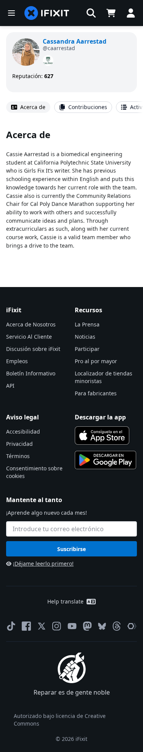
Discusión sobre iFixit (33, 348)
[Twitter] (41, 626)
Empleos (17, 361)
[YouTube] (72, 626)
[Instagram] (56, 626)
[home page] (46, 13)
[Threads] (116, 626)
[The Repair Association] (132, 626)
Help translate (65, 601)
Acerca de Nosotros (31, 324)
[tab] (28, 107)
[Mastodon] (87, 626)
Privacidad (19, 443)
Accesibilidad (23, 431)
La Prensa (87, 324)
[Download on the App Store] (102, 435)
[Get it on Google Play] (106, 460)
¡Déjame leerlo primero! (43, 563)
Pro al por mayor (96, 361)
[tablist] (71, 107)
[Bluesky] (102, 626)
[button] (91, 13)
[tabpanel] (71, 195)
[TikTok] (11, 626)
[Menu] (11, 13)
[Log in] (130, 13)
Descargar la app (100, 417)
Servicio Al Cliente (29, 336)
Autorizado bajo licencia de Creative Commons (60, 719)
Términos (18, 456)
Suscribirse (71, 549)
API (10, 385)
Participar (87, 348)
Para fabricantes (96, 393)
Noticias (85, 336)
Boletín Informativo (30, 373)
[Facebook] (26, 626)
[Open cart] (111, 13)
